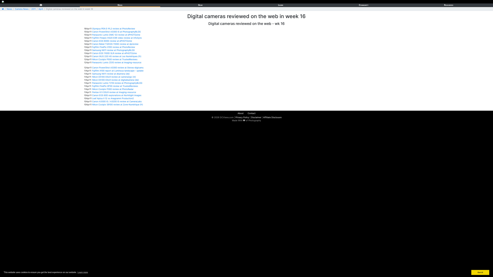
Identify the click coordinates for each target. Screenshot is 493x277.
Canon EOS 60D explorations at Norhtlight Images (116, 95)
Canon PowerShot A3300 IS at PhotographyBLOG (116, 31)
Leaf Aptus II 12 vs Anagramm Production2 (113, 98)
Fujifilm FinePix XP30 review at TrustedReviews (115, 86)
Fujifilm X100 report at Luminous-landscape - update (117, 70)
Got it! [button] (480, 272)
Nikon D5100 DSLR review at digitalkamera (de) (115, 80)
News (120, 5)
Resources (448, 5)
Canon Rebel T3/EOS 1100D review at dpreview (115, 44)
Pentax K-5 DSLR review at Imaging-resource (114, 92)
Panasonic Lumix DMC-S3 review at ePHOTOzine (116, 34)
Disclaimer (256, 117)
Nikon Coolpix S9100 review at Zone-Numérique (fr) (117, 104)
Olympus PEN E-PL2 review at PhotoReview (113, 28)
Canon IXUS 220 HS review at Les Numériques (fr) (116, 56)
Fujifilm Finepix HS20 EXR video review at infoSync (117, 38)
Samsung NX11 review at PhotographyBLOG (113, 50)
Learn (280, 5)
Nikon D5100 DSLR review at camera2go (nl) (114, 77)
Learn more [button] (83, 272)
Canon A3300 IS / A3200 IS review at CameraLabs (117, 101)
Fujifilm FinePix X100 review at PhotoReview (113, 47)
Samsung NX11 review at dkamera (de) (111, 73)
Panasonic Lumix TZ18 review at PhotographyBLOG (117, 83)
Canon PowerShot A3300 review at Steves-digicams (117, 67)
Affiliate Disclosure (272, 117)
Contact (251, 113)
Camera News (22, 9)
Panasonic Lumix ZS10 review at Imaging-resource (116, 62)
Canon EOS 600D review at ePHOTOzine (112, 41)
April (41, 9)
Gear (200, 5)
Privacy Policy (242, 117)
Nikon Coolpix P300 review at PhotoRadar (113, 89)
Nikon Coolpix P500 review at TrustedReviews (114, 59)
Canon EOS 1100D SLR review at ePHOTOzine (114, 53)
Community (363, 5)
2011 (33, 9)
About (241, 113)
